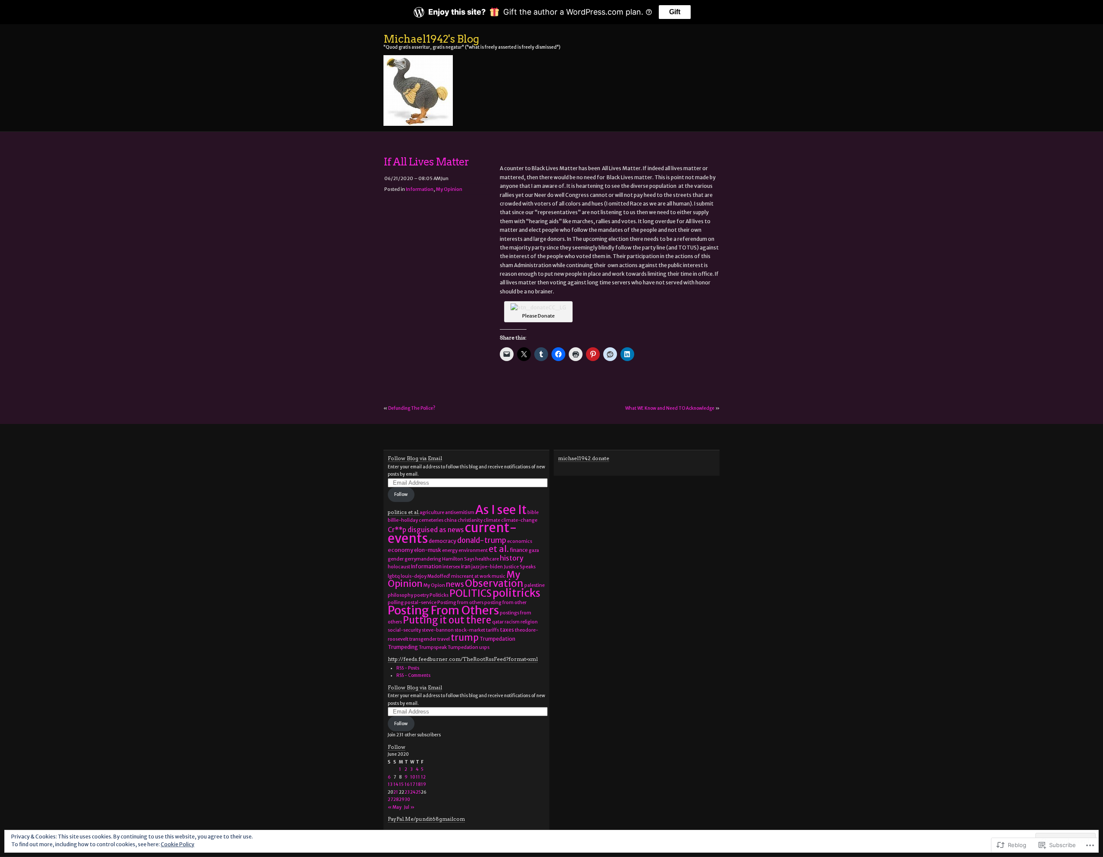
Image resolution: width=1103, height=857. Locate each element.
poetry (421, 595)
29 (402, 799)
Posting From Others (443, 610)
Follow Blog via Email (415, 458)
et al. (499, 548)
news (455, 584)
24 (413, 792)
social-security (404, 630)
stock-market (470, 630)
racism (512, 622)
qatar (498, 622)
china (450, 520)
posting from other (505, 602)
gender (396, 559)
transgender (422, 639)
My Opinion (449, 189)
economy (400, 550)
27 (390, 799)
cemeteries (431, 520)
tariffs (492, 630)
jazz (475, 567)
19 (423, 784)
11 (418, 777)
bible (533, 512)
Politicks (439, 595)
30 (407, 799)
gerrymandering (423, 559)
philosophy (400, 595)
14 (396, 784)
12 (423, 777)
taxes (507, 629)
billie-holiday (403, 520)
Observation (494, 583)
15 (401, 784)
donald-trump (481, 540)
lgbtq (394, 576)
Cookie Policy (177, 844)
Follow (401, 494)
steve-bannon (438, 630)
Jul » (409, 807)
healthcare (487, 559)
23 (407, 792)
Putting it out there (447, 620)
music (498, 576)
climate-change (519, 520)
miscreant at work (471, 576)
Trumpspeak (433, 647)
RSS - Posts (407, 668)
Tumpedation (463, 647)
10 (412, 777)
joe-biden (491, 567)
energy (450, 550)
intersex (451, 567)
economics (519, 541)
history (511, 558)
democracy (442, 541)
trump (465, 637)
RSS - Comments (413, 675)
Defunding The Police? (411, 408)
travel (443, 639)
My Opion (434, 585)
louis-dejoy (414, 576)
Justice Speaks (520, 567)
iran (465, 566)
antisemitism (459, 512)
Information (419, 189)
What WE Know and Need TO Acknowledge (669, 408)
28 (396, 799)
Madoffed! (438, 576)
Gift (674, 12)
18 (418, 784)
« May (395, 807)
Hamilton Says (458, 559)
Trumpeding (403, 647)
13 (390, 784)
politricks (516, 593)
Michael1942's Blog (431, 39)
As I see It (501, 509)
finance (519, 550)
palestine (534, 585)
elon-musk (427, 550)
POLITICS (470, 593)
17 (412, 784)
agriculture (432, 512)
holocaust (399, 567)
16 (407, 784)
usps (484, 647)
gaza (534, 550)
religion (529, 622)
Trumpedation (497, 639)
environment (473, 550)
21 (395, 792)
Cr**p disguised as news (426, 530)
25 (418, 792)
